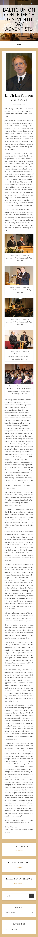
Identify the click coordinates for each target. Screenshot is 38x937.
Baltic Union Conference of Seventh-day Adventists (19, 19)
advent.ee (19, 851)
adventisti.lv (19, 867)
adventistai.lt (19, 883)
